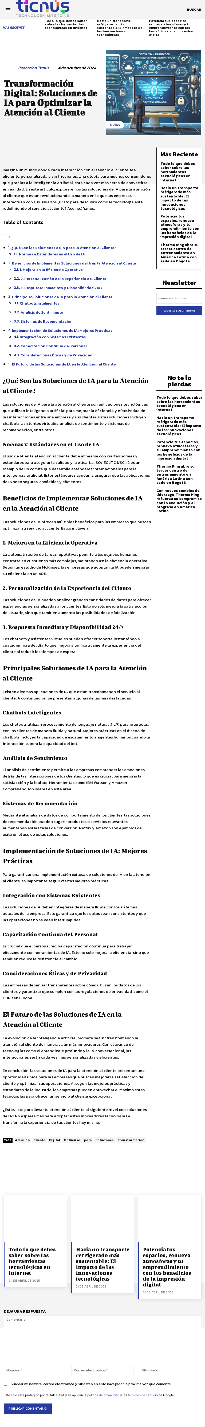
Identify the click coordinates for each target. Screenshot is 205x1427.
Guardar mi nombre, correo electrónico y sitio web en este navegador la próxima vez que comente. (91, 1383)
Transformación (131, 1140)
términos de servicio (143, 1395)
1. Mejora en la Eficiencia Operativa (51, 270)
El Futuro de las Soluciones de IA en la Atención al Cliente (64, 364)
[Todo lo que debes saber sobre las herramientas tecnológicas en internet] (35, 1218)
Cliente (39, 1140)
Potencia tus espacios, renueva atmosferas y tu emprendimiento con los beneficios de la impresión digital (171, 27)
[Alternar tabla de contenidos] (7, 237)
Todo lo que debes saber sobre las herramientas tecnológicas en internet (66, 24)
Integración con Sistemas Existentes (53, 337)
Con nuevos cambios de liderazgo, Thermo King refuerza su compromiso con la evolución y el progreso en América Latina (179, 501)
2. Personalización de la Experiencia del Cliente (63, 279)
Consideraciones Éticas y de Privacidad (56, 355)
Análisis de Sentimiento (42, 312)
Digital (54, 1140)
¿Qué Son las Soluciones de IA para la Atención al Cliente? (63, 248)
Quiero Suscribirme (179, 310)
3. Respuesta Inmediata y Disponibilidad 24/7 (61, 288)
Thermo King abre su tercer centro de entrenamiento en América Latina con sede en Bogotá (179, 253)
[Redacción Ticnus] (10, 68)
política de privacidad (103, 1395)
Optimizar (72, 1140)
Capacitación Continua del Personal (54, 346)
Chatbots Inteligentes (39, 303)
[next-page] (200, 24)
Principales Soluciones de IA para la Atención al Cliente (62, 297)
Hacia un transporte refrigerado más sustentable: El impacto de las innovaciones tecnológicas (120, 27)
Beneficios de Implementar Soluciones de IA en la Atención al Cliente (74, 263)
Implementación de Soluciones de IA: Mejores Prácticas (62, 330)
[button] (194, 10)
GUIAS (115, 125)
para (88, 1140)
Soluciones (105, 1140)
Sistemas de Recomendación (47, 321)
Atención (22, 1140)
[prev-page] (41, 24)
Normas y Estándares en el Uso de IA (52, 254)
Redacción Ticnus (33, 67)
